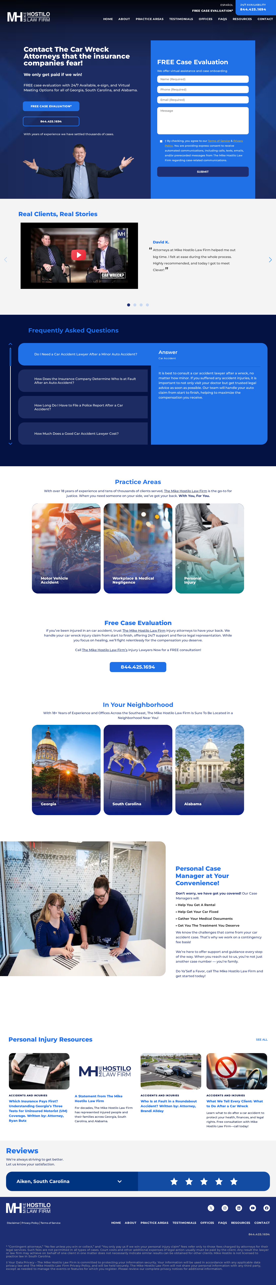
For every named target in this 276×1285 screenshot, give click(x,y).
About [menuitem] (124, 19)
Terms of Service (219, 140)
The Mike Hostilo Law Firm (185, 491)
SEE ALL (262, 1039)
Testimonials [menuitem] (181, 19)
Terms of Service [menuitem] (50, 1223)
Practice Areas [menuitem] (150, 19)
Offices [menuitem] (206, 19)
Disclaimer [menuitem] (13, 1223)
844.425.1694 (51, 121)
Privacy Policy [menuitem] (30, 1223)
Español (226, 5)
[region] (79, 394)
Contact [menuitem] (265, 19)
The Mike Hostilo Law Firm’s (104, 650)
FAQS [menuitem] (222, 19)
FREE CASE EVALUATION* (212, 11)
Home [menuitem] (108, 19)
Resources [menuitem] (242, 19)
